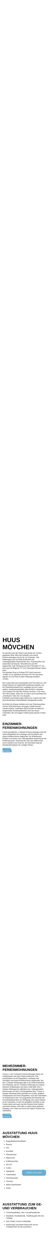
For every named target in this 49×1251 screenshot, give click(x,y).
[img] (24, 313)
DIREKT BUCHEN (34, 1173)
